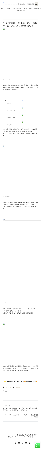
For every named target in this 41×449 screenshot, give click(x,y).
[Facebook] (8, 391)
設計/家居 (17, 387)
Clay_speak (8, 387)
